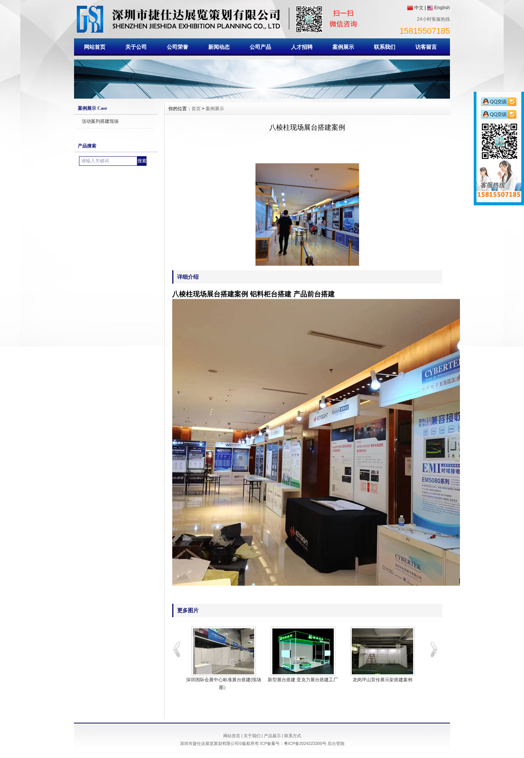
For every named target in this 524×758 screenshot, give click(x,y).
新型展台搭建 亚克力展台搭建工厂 (303, 679)
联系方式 (292, 735)
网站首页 (94, 47)
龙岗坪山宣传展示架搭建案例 (382, 679)
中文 (418, 7)
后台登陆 (336, 743)
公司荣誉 (177, 47)
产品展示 (272, 735)
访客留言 (426, 47)
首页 (196, 108)
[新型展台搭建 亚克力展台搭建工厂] (303, 651)
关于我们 (252, 735)
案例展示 (343, 47)
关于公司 (136, 47)
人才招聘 (302, 47)
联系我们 (384, 47)
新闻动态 (219, 47)
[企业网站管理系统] (262, 97)
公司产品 (260, 47)
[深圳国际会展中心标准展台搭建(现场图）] (223, 651)
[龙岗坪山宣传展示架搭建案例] (382, 651)
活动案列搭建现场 (100, 121)
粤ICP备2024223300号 (305, 743)
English (442, 7)
